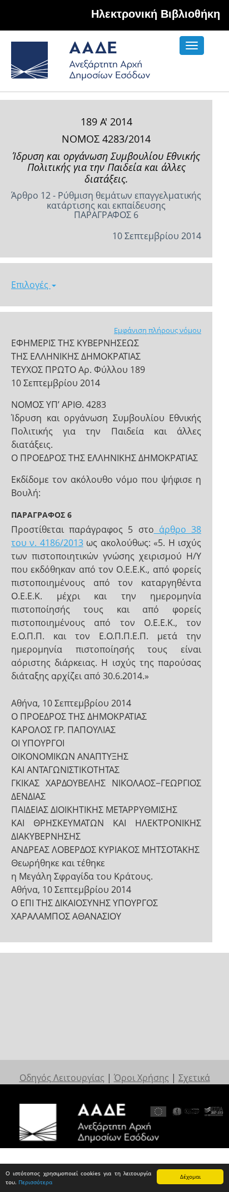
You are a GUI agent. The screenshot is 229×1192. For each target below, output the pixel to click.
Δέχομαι (190, 1176)
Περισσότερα (35, 1182)
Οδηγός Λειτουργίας (61, 1078)
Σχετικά (194, 1078)
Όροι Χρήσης (141, 1078)
